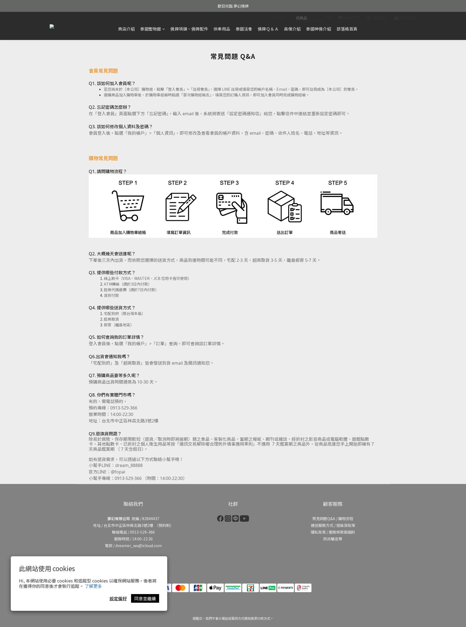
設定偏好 (118, 598)
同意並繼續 (145, 598)
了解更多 (93, 586)
